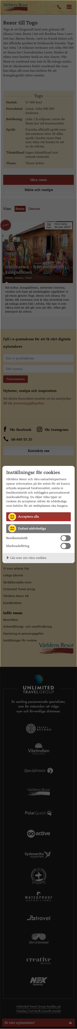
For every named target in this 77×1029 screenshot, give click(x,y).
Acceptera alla (28, 516)
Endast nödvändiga (32, 528)
